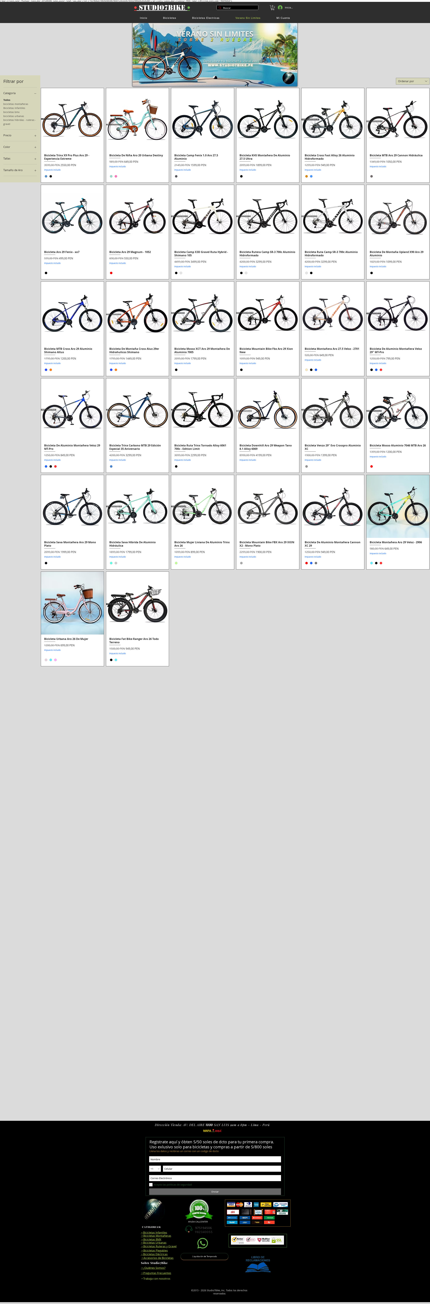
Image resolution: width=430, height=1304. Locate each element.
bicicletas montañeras (15, 104)
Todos (6, 100)
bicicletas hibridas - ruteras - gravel (19, 122)
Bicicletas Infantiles (14, 108)
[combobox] (412, 81)
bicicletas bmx (11, 112)
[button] (273, 7)
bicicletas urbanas (13, 116)
